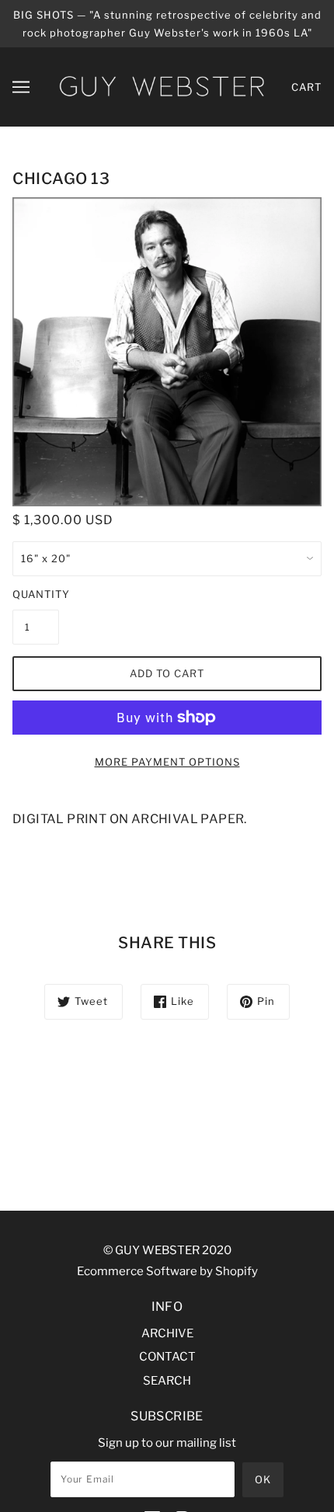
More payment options (167, 762)
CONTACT (167, 1357)
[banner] (162, 86)
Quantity (35, 594)
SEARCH (167, 1381)
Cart (306, 87)
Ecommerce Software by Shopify (167, 1271)
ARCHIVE (167, 1333)
